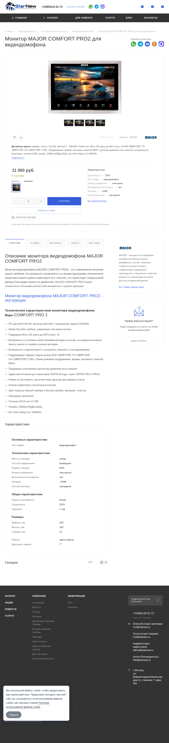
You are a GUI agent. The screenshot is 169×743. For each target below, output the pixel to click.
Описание (14, 243)
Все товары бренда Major (131, 287)
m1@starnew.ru (141, 627)
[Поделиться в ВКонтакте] (147, 44)
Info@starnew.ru (142, 660)
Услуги (9, 616)
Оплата (75, 243)
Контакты (37, 616)
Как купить (55, 243)
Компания (39, 596)
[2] (103, 137)
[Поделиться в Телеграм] (140, 44)
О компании (38, 602)
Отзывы (34, 243)
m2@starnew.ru (141, 636)
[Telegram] (97, 7)
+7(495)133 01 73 (52, 6)
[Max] (102, 7)
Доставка (94, 243)
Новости (11, 609)
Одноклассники (88, 704)
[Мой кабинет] (132, 7)
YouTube (80, 704)
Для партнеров (39, 654)
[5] (111, 137)
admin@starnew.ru (143, 650)
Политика (72, 607)
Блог (70, 602)
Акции (9, 602)
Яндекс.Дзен (105, 704)
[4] (108, 137)
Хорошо (13, 714)
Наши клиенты (39, 641)
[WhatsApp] (91, 7)
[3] (106, 137)
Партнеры (37, 637)
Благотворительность (43, 658)
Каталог (10, 596)
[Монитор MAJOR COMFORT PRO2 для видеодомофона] (84, 87)
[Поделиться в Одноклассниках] (154, 44)
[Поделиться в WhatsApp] (133, 44)
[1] (100, 137)
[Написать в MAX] (161, 44)
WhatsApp (97, 704)
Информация (76, 596)
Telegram (71, 704)
